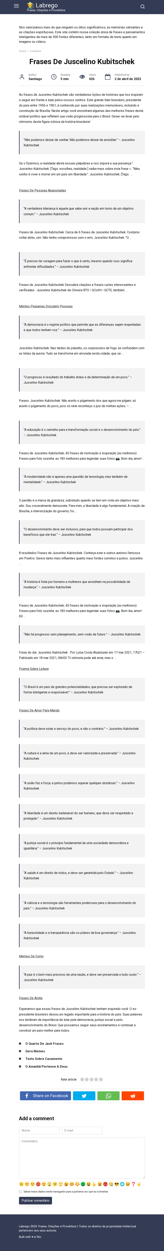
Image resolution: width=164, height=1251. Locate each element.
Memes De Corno (31, 956)
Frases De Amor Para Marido (39, 710)
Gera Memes (35, 1051)
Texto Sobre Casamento (43, 1059)
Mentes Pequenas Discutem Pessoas (46, 306)
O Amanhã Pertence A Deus (46, 1066)
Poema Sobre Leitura (34, 669)
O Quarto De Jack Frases (44, 1044)
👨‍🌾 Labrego (42, 5)
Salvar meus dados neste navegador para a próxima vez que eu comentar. (66, 1191)
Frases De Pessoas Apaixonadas (42, 190)
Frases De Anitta (30, 998)
